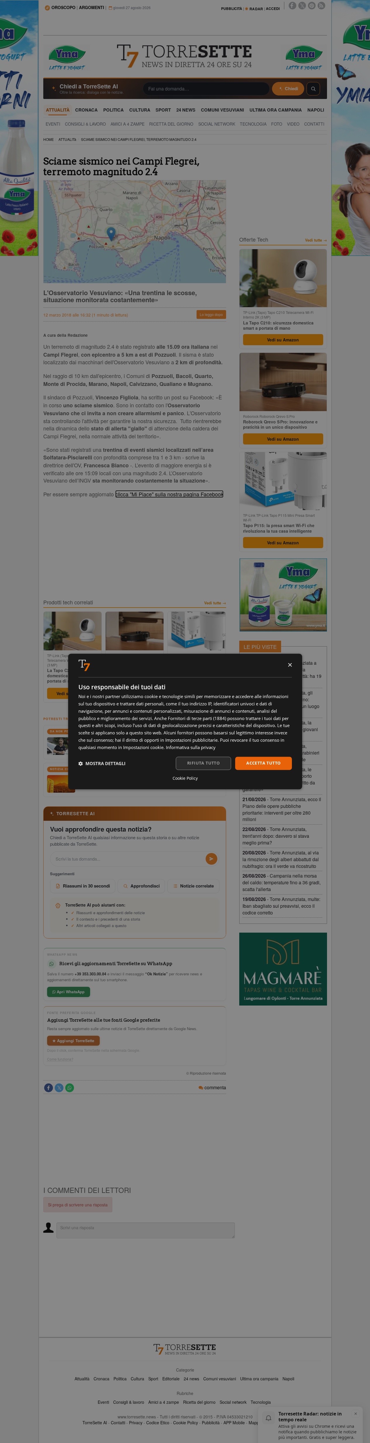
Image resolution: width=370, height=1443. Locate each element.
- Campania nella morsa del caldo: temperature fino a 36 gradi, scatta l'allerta (281, 882)
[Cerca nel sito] (313, 88)
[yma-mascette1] (303, 57)
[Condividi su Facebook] (48, 1087)
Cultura (137, 1379)
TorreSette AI (94, 1422)
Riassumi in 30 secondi (86, 886)
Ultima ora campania (259, 1379)
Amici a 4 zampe (163, 1402)
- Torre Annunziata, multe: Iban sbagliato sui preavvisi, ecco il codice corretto (281, 906)
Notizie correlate (197, 886)
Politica (120, 1379)
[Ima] (283, 595)
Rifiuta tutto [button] (203, 763)
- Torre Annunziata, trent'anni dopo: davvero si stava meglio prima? (275, 836)
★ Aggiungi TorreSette (73, 1040)
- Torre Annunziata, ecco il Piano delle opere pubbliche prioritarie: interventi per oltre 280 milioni (281, 809)
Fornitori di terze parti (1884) (197, 718)
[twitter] (302, 5)
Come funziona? (60, 1059)
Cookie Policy (185, 1422)
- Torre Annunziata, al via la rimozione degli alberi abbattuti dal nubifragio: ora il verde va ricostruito (280, 859)
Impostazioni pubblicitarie (191, 740)
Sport (153, 1379)
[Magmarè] (283, 969)
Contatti (118, 1422)
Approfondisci (145, 886)
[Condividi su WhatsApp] (69, 1087)
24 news (191, 1379)
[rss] (321, 5)
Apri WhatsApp (70, 991)
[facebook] (292, 5)
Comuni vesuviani (219, 1379)
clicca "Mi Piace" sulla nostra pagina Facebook (169, 494)
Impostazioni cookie (143, 747)
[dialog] (185, 721)
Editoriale (171, 1379)
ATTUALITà (67, 139)
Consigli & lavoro (128, 1402)
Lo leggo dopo (211, 314)
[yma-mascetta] (66, 57)
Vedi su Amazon (283, 340)
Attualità (82, 1379)
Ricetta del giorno (199, 1402)
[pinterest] (312, 5)
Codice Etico (157, 1422)
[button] (101, 763)
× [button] (290, 665)
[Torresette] (185, 56)
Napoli (288, 1379)
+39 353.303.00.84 (90, 974)
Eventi (103, 1402)
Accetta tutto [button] (263, 763)
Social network (233, 1402)
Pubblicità (211, 1422)
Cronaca (101, 1379)
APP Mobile (234, 1422)
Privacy (135, 1422)
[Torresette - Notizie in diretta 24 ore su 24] (185, 1349)
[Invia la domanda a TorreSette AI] (211, 859)
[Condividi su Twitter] (59, 1087)
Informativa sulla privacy (191, 747)
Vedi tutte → (215, 603)
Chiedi (291, 88)
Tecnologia (261, 1402)
